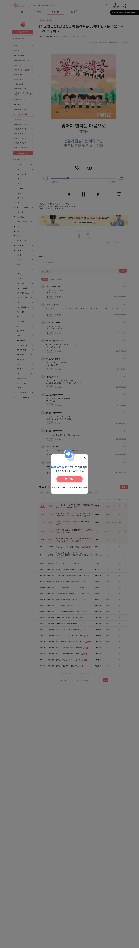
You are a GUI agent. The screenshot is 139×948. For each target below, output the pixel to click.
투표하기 (69, 479)
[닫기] (85, 457)
